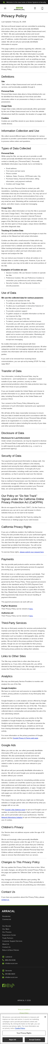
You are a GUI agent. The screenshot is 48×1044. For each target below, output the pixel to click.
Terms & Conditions (24, 1009)
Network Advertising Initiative (11, 817)
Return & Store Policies (10, 950)
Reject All (12, 1040)
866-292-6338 (10, 960)
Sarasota (8, 970)
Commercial (6, 919)
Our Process (6, 932)
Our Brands (6, 926)
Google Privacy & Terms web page (25, 738)
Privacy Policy (24, 1013)
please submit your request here (32, 552)
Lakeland (8, 957)
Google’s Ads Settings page (15, 810)
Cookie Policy (20, 1028)
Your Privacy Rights (24, 1033)
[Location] (35, 8)
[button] (5, 8)
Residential (6, 916)
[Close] (45, 1016)
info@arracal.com (11, 963)
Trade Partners (7, 938)
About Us (5, 944)
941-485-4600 (10, 974)
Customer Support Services (12, 941)
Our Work (5, 929)
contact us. (5, 900)
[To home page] (19, 8)
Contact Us (6, 947)
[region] (24, 1029)
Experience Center (9, 935)
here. (31, 609)
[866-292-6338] (42, 8)
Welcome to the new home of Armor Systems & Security (26, 2)
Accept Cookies (35, 1040)
